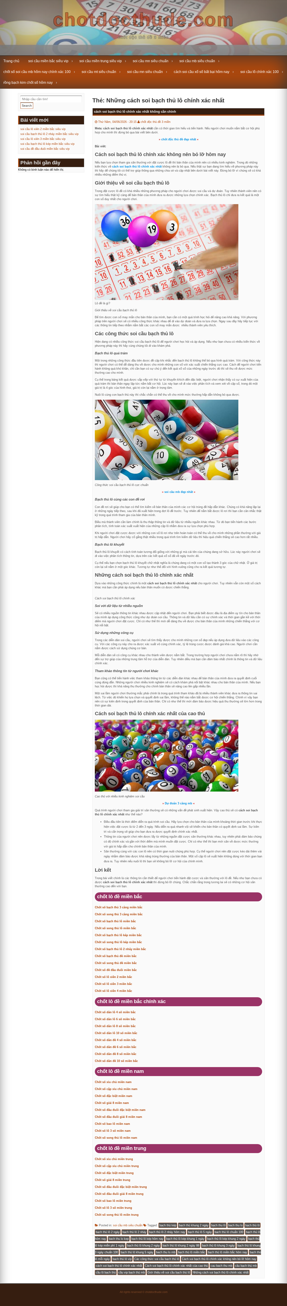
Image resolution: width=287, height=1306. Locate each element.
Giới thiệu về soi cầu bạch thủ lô (169, 1272)
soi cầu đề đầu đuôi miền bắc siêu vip (45, 148)
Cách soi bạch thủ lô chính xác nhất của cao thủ (176, 1265)
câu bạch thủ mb (246, 1265)
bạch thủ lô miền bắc (191, 1252)
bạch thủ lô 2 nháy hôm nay (167, 1232)
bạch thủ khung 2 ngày (194, 1225)
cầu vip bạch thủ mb (131, 1272)
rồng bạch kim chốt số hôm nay (28, 82)
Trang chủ (11, 61)
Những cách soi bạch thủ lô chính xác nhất (221, 1272)
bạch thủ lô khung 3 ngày (218, 1245)
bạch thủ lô (252, 1225)
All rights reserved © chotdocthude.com (143, 1292)
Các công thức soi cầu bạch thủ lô (156, 1259)
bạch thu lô (218, 1225)
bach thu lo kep (119, 1238)
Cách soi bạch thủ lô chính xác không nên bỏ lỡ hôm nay (219, 1259)
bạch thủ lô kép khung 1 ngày (185, 1238)
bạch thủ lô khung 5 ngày (137, 1252)
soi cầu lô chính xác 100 (259, 72)
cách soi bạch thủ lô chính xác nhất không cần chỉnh (135, 111)
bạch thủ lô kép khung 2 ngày (226, 1238)
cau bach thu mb (221, 1265)
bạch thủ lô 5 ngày (200, 1232)
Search (27, 105)
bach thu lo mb (165, 1252)
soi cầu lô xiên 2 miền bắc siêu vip (42, 129)
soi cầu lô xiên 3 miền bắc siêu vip (42, 139)
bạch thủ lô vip (122, 1259)
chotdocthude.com (143, 19)
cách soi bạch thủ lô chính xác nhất (119, 1265)
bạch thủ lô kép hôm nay (147, 1238)
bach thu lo (235, 1225)
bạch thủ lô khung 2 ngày (143, 1245)
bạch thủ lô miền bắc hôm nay (227, 1252)
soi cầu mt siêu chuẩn (99, 72)
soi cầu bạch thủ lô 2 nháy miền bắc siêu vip (49, 134)
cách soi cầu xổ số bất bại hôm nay (201, 72)
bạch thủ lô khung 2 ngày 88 (181, 1245)
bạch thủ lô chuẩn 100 (229, 1232)
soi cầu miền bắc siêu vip (48, 61)
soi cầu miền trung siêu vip (100, 61)
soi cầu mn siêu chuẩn (150, 61)
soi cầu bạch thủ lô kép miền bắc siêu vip (47, 144)
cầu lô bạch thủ (106, 1272)
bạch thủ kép (167, 1225)
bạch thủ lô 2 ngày (108, 1232)
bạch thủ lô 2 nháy (134, 1232)
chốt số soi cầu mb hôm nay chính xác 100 (37, 72)
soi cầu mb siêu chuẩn (197, 61)
